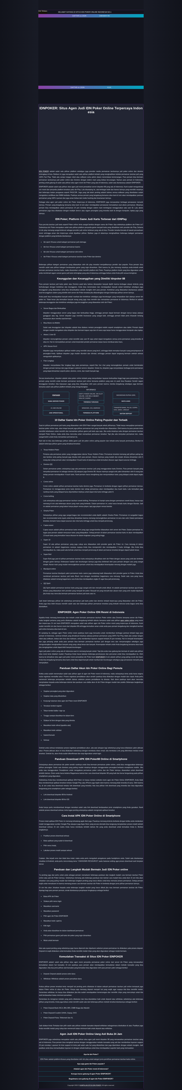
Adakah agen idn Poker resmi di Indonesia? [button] (91, 1069)
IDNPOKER (100, 657)
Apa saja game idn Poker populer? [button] (91, 1064)
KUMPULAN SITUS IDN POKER (90, 1085)
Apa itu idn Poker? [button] (91, 1054)
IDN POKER (44, 171)
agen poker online (127, 620)
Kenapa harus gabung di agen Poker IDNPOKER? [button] (91, 1074)
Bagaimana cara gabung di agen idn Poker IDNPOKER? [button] (91, 1079)
